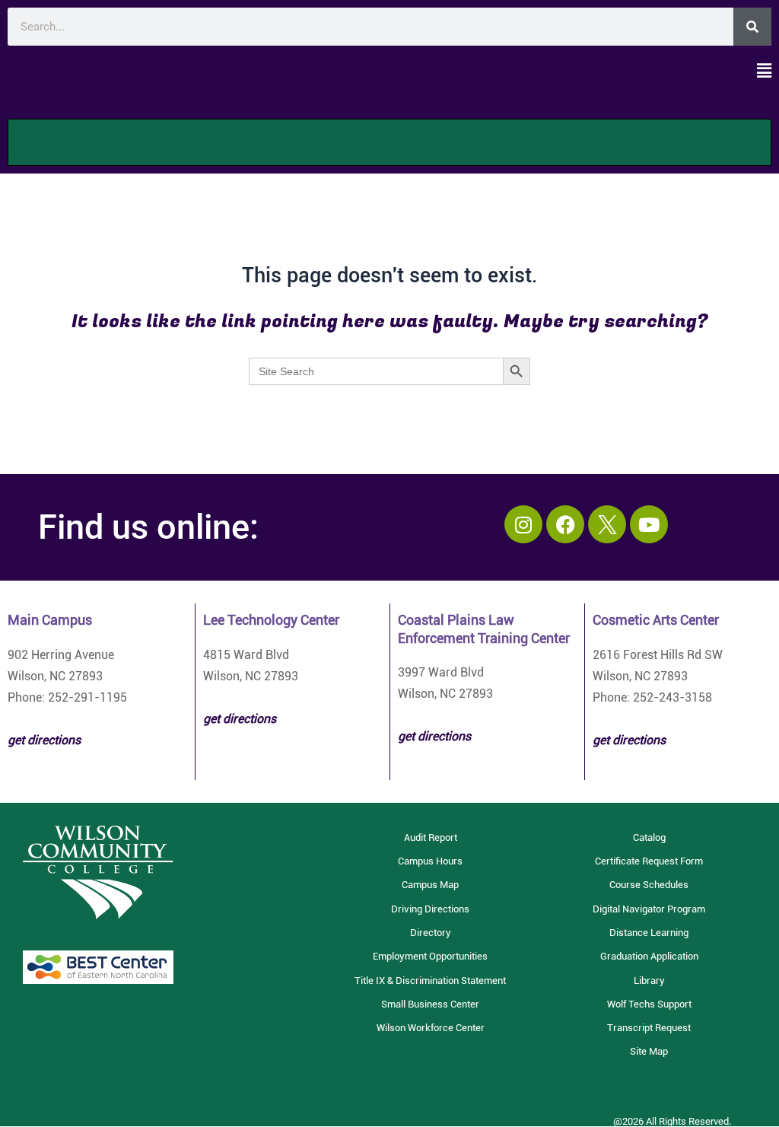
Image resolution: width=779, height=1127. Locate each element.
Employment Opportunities (430, 956)
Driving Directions (430, 909)
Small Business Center (430, 1004)
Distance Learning (648, 932)
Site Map (649, 1051)
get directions (239, 719)
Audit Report (430, 837)
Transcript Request (649, 1027)
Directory (430, 932)
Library (649, 980)
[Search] (752, 27)
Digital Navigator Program (649, 909)
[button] (389, 71)
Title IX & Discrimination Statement (430, 980)
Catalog (649, 837)
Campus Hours (430, 861)
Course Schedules (648, 884)
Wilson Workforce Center (431, 1027)
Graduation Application (649, 956)
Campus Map (430, 884)
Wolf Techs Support (649, 1004)
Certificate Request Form (649, 861)
